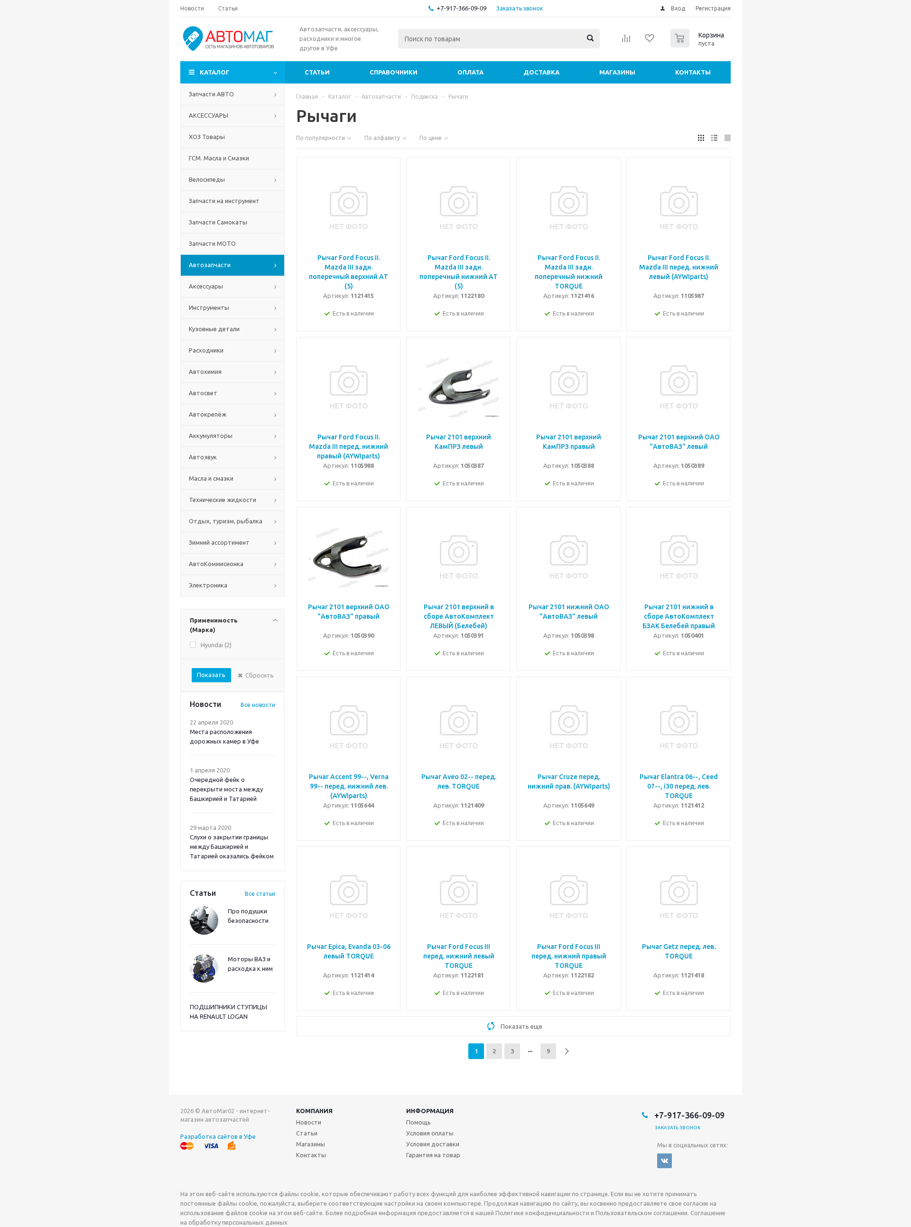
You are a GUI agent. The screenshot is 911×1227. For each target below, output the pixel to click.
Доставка (541, 72)
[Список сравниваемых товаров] (626, 41)
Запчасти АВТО (211, 94)
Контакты (693, 72)
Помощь (418, 1122)
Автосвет (203, 393)
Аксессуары (206, 286)
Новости (308, 1122)
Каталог (215, 72)
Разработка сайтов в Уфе (218, 1136)
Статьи (317, 72)
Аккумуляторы (210, 435)
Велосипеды (207, 179)
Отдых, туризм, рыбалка (225, 521)
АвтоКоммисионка (216, 563)
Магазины (617, 72)
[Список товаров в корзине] (698, 44)
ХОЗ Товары (207, 136)
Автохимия (205, 371)
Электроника (208, 585)
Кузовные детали (214, 328)
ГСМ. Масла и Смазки (219, 158)
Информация (430, 1110)
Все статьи (260, 894)
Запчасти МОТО (212, 243)
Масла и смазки (211, 478)
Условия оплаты (430, 1133)
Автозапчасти (210, 264)
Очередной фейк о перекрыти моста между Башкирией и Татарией (226, 789)
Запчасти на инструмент (224, 200)
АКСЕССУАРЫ (208, 115)
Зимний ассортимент (219, 542)
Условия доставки (432, 1144)
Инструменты (209, 307)
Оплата (470, 72)
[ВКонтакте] (664, 1160)
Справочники (394, 72)
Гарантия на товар (433, 1155)
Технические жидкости (222, 499)
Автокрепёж (207, 414)
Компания (314, 1110)
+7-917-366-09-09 (461, 8)
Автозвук (203, 457)
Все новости (258, 705)
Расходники (206, 350)
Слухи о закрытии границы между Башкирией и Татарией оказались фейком (232, 846)
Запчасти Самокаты (218, 222)
